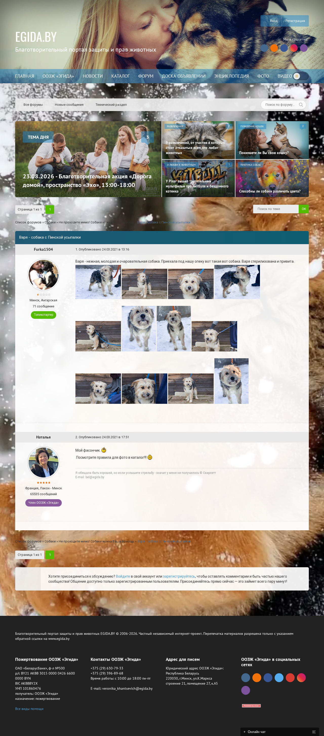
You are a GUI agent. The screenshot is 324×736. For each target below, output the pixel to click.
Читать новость (162, 423)
